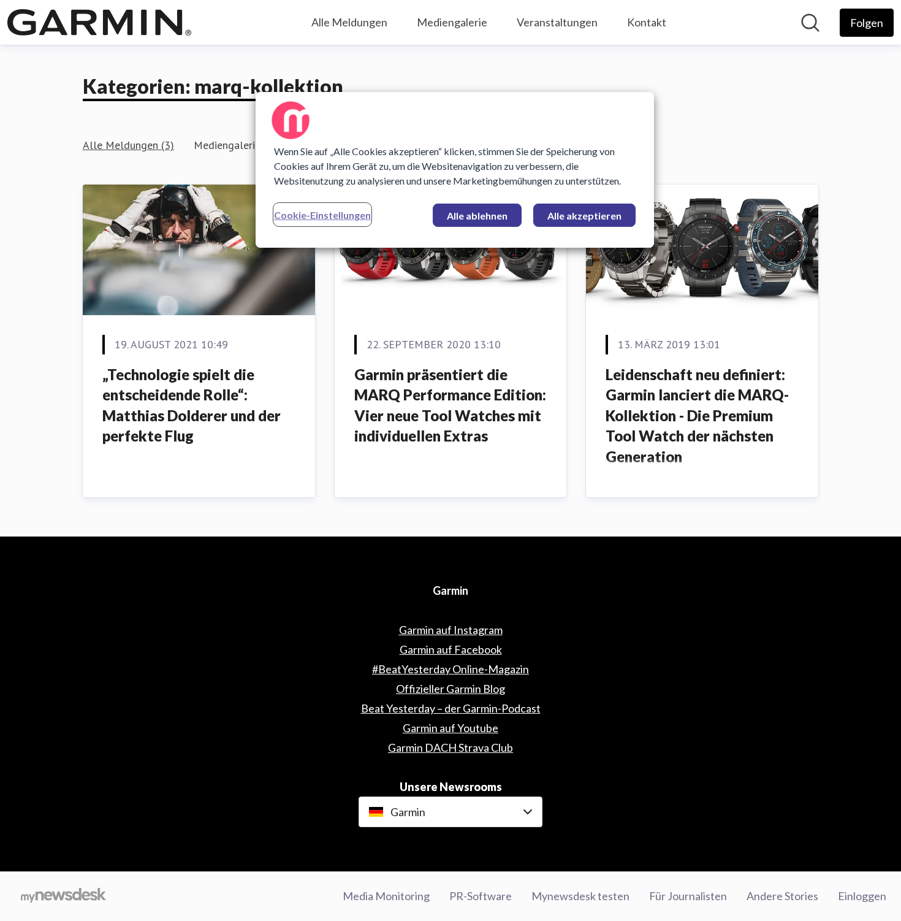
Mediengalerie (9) (235, 145)
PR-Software (480, 896)
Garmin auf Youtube (450, 728)
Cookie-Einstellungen (322, 215)
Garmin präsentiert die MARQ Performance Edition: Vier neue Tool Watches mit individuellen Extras (450, 405)
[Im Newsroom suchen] (810, 22)
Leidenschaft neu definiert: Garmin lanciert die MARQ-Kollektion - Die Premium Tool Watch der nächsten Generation (697, 415)
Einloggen (862, 896)
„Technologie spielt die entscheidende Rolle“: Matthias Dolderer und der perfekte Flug (191, 405)
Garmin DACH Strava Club (450, 747)
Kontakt (646, 22)
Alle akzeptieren (584, 215)
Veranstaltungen (557, 22)
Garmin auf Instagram (451, 629)
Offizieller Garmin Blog (450, 688)
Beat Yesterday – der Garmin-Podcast (451, 708)
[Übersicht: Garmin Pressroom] (99, 22)
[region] (455, 170)
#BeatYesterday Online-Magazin (450, 669)
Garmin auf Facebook (451, 649)
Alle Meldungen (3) (128, 145)
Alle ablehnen (477, 215)
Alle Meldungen (349, 22)
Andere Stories (782, 896)
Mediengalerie (452, 22)
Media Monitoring (386, 896)
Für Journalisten (688, 896)
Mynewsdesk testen (580, 896)
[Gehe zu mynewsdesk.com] (63, 896)
